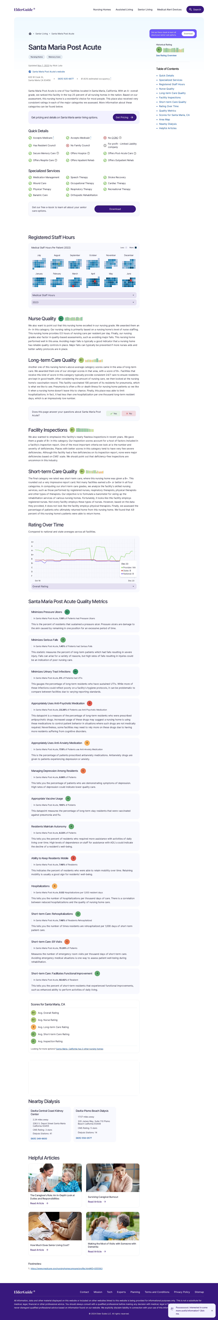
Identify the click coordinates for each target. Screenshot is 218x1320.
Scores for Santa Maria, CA (174, 114)
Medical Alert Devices (169, 9)
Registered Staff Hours (172, 84)
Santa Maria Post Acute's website (48, 71)
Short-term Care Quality (172, 101)
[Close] (212, 1310)
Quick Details (166, 75)
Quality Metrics (167, 110)
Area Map (164, 119)
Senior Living (145, 9)
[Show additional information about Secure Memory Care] (57, 153)
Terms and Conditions (157, 1291)
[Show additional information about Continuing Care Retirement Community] (120, 138)
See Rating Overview (166, 55)
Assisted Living (124, 9)
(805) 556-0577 (84, 1138)
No (130, 413)
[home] (24, 9)
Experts (121, 1291)
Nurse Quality (166, 88)
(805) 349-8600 (39, 1138)
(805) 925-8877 (66, 78)
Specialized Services (170, 79)
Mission (98, 1291)
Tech (109, 1291)
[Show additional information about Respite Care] (55, 160)
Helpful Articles (167, 128)
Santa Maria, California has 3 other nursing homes (79, 1049)
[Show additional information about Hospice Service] (88, 153)
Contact (84, 1291)
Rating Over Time (169, 106)
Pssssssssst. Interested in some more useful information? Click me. (191, 1310)
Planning (135, 1291)
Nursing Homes (102, 9)
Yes (115, 413)
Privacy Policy (182, 1291)
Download (188, 33)
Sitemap (199, 1291)
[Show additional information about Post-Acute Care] (134, 153)
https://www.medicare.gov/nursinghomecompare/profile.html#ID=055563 (66, 1268)
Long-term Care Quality (172, 93)
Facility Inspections (170, 97)
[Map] (83, 1078)
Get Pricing (122, 117)
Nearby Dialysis (168, 123)
